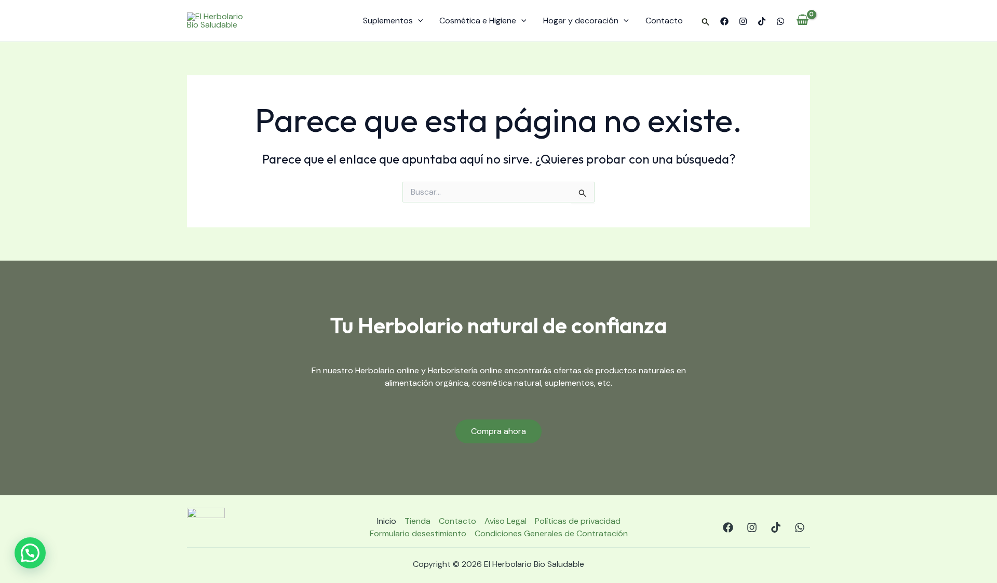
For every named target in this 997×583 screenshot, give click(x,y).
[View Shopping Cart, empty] (802, 20)
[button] (706, 22)
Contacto (664, 20)
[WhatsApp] (780, 21)
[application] (418, 21)
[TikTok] (762, 21)
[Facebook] (724, 21)
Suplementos (388, 20)
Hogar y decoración (580, 20)
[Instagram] (743, 21)
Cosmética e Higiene (477, 20)
